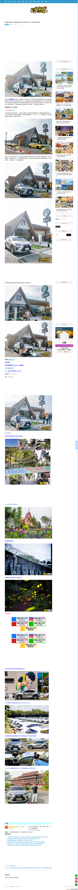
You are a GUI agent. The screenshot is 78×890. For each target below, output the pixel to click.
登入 (11, 877)
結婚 (42, 1)
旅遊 (23, 1)
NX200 (10, 867)
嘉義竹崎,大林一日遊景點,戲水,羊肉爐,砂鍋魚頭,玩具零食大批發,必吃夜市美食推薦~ (25, 843)
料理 (34, 1)
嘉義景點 (12, 110)
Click (77, 445)
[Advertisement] (28, 35)
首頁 (6, 1)
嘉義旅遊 (6, 24)
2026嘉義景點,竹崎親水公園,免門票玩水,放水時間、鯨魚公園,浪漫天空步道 (23, 838)
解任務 (17, 156)
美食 (15, 1)
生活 (30, 1)
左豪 (11, 24)
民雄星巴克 (11, 359)
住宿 (19, 1)
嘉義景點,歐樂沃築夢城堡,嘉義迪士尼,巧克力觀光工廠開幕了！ (20, 840)
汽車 (15, 865)
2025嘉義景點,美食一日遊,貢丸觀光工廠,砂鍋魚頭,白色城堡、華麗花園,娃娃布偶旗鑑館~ (26, 841)
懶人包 (10, 1)
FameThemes (71, 886)
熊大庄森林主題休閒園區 (11, 504)
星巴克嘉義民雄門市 (9, 368)
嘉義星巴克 (19, 867)
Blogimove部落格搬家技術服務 (72, 889)
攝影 (38, 1)
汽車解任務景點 (44, 867)
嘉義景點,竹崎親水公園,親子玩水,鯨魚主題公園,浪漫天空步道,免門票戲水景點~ (24, 845)
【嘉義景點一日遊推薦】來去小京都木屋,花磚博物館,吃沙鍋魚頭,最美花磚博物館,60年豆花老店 (27, 836)
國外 (27, 1)
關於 (46, 1)
